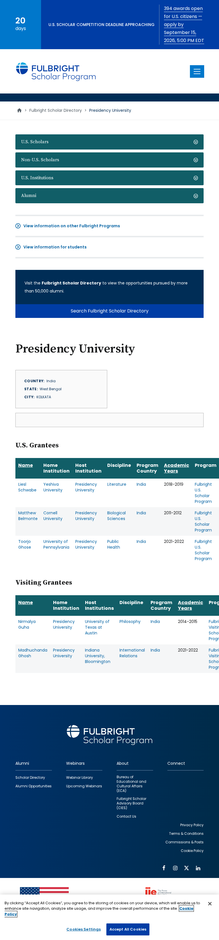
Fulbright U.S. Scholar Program (203, 492)
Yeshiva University (52, 487)
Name (25, 465)
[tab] (109, 142)
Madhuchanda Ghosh (32, 653)
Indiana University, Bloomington (97, 655)
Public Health (113, 544)
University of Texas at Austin (97, 627)
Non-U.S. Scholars (40, 160)
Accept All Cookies (128, 929)
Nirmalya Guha (27, 624)
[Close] (210, 903)
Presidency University (86, 487)
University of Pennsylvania (56, 544)
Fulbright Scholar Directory (55, 110)
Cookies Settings (83, 929)
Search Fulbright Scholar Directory (110, 311)
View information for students (55, 247)
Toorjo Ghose (24, 544)
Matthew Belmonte (28, 515)
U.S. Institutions (37, 178)
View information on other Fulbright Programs (71, 226)
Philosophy (130, 621)
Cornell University (52, 515)
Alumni (28, 195)
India (141, 484)
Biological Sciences (116, 515)
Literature (116, 484)
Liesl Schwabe (27, 487)
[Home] (56, 71)
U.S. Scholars (34, 142)
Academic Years (176, 468)
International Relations (132, 653)
